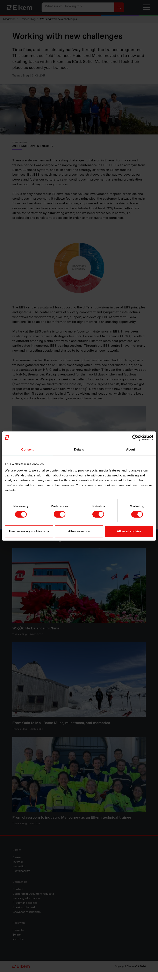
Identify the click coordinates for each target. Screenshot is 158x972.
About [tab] (130, 449)
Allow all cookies (129, 531)
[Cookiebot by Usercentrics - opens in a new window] (135, 437)
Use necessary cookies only (29, 531)
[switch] (59, 514)
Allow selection (79, 531)
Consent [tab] (27, 449)
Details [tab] (79, 449)
